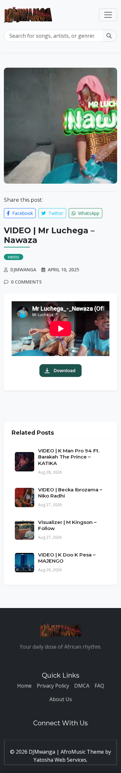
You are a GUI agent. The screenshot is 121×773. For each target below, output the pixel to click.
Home (24, 685)
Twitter (55, 213)
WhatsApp (88, 213)
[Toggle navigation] (108, 14)
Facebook (22, 213)
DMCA (81, 685)
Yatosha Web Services (60, 759)
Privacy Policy (53, 685)
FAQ (99, 685)
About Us (60, 699)
